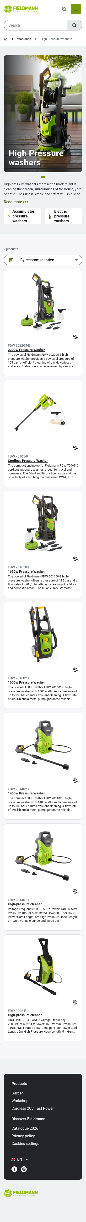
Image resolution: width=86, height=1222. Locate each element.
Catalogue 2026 (24, 1128)
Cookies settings (25, 1143)
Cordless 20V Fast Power (32, 1108)
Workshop (24, 39)
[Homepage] (6, 39)
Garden (17, 1093)
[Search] (74, 25)
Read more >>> (16, 202)
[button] (43, 177)
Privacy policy (23, 1136)
